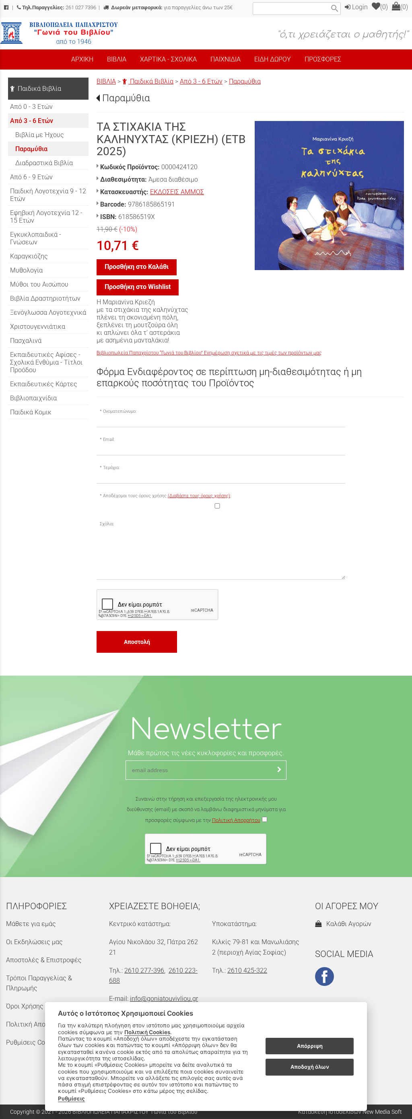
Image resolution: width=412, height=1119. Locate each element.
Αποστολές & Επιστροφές (44, 960)
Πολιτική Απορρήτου (236, 820)
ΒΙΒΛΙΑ (106, 81)
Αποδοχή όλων (309, 1067)
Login (359, 7)
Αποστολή (137, 642)
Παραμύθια (245, 81)
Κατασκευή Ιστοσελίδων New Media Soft (350, 1112)
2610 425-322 (247, 970)
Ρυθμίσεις (71, 1098)
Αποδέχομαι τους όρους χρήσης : (167, 495)
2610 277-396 (144, 970)
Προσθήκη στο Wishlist (138, 287)
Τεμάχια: (111, 467)
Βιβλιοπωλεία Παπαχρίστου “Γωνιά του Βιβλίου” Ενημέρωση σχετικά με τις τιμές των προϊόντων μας (209, 353)
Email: (108, 439)
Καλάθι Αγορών (347, 924)
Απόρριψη (310, 1046)
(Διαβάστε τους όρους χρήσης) (199, 495)
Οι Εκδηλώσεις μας (34, 942)
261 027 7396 (59, 7)
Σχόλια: (107, 524)
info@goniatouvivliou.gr (164, 998)
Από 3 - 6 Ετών (201, 81)
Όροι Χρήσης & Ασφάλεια (42, 1006)
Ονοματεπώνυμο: (119, 411)
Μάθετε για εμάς (31, 924)
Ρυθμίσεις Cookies (33, 1042)
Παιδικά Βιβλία (150, 81)
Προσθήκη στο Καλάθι (137, 267)
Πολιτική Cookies (147, 1032)
